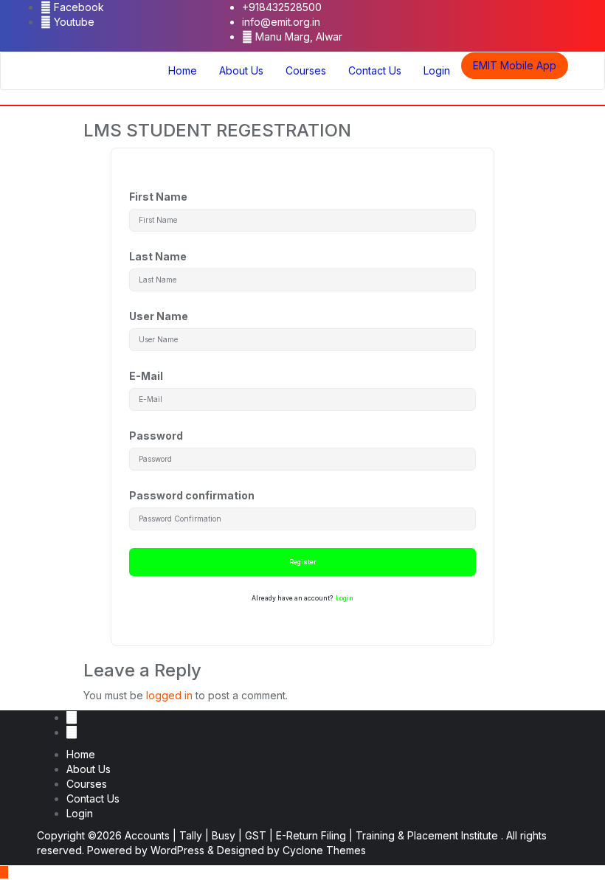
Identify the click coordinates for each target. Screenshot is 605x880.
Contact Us (93, 798)
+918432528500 (282, 7)
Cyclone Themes (324, 850)
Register (303, 562)
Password (156, 435)
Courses (86, 783)
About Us (88, 769)
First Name (158, 196)
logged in (169, 695)
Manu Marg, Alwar (297, 36)
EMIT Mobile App (514, 65)
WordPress (177, 850)
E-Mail (146, 376)
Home (80, 754)
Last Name (158, 256)
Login (344, 598)
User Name (158, 316)
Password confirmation (192, 495)
